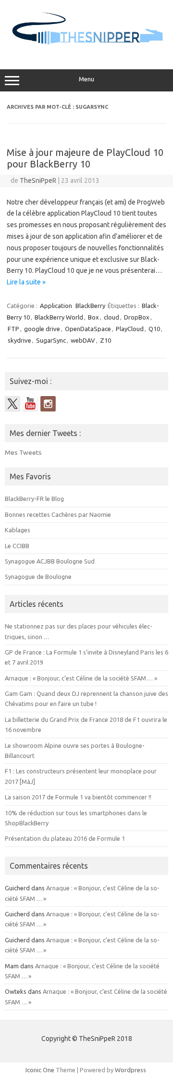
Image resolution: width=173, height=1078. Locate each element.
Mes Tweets (23, 452)
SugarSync (51, 340)
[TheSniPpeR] (86, 49)
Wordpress (130, 1069)
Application (56, 305)
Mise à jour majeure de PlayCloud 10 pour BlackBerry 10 (85, 158)
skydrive (19, 340)
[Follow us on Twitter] (12, 403)
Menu (86, 79)
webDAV (83, 340)
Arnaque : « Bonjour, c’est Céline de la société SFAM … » (81, 678)
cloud (111, 317)
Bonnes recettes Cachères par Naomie (58, 514)
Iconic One (39, 1069)
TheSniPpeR (38, 180)
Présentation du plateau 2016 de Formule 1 (65, 838)
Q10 (154, 328)
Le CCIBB (17, 545)
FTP (13, 328)
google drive (42, 328)
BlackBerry (90, 305)
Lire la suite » (26, 282)
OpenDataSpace (88, 328)
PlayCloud (130, 328)
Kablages (17, 529)
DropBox (136, 317)
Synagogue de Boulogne (38, 576)
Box (93, 317)
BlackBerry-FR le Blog (34, 498)
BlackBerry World (59, 317)
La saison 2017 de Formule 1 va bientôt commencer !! (78, 797)
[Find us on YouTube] (30, 403)
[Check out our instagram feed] (48, 403)
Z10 (105, 340)
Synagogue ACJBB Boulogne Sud (50, 561)
